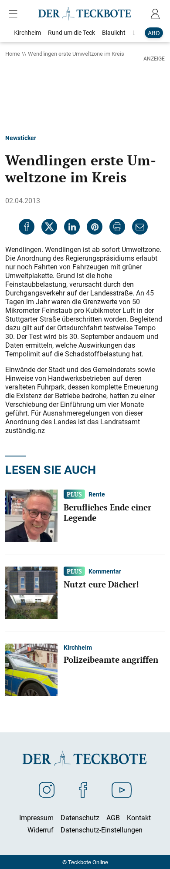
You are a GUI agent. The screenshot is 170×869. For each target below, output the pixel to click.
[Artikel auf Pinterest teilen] (94, 227)
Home (12, 53)
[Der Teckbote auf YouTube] (122, 789)
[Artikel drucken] (117, 227)
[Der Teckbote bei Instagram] (46, 789)
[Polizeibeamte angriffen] (31, 669)
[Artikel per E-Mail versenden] (140, 227)
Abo (154, 33)
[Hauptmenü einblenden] (15, 14)
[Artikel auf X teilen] (49, 227)
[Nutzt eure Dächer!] (31, 592)
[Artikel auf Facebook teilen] (26, 227)
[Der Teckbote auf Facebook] (83, 789)
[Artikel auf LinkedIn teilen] (72, 227)
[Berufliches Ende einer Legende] (31, 515)
